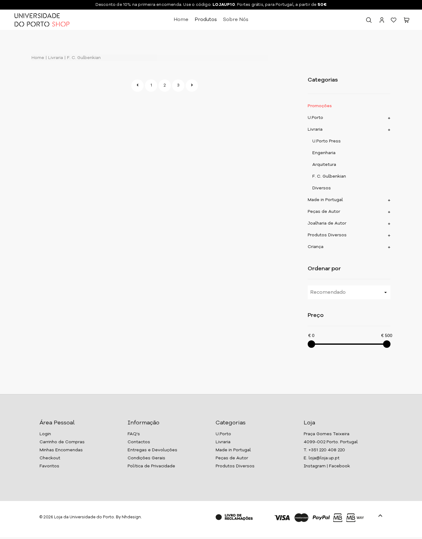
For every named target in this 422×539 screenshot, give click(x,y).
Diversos (321, 188)
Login (45, 434)
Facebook (339, 466)
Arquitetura (324, 164)
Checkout (50, 458)
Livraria (55, 58)
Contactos (139, 442)
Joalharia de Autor (327, 223)
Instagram (315, 466)
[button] (406, 21)
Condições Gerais (146, 458)
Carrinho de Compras (62, 442)
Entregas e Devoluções (152, 450)
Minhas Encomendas (61, 450)
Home (181, 19)
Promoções (320, 106)
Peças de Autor (324, 211)
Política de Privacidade (151, 466)
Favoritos (49, 466)
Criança (315, 247)
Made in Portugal (325, 200)
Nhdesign (131, 517)
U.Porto (315, 118)
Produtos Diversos (327, 235)
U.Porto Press (326, 141)
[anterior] (137, 85)
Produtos (206, 19)
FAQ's (134, 434)
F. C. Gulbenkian (83, 58)
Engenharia (323, 153)
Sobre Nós (235, 19)
